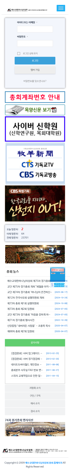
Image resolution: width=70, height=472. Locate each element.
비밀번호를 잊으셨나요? (35, 81)
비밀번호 (22, 36)
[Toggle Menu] (60, 8)
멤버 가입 (35, 70)
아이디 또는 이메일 (27, 22)
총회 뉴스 (13, 272)
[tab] (35, 342)
